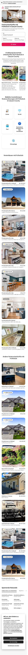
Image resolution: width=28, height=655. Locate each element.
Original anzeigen (12, 3)
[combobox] (13, 35)
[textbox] (7, 40)
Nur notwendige (13, 642)
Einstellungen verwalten (13, 645)
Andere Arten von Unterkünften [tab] (9, 590)
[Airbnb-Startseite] (3, 7)
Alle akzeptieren (13, 638)
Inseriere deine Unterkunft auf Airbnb (13, 7)
